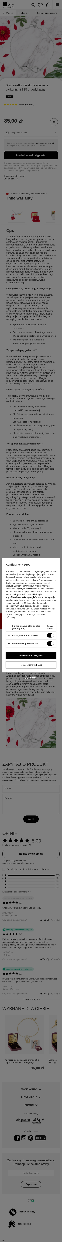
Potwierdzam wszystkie (31, 655)
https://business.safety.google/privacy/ (24, 597)
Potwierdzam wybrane (31, 665)
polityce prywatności (27, 589)
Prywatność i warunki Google (28, 594)
